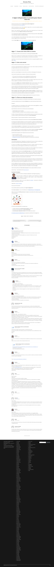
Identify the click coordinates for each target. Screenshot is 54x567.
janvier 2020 (18, 445)
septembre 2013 (19, 489)
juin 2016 (18, 467)
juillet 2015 (18, 473)
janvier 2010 (18, 535)
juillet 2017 (18, 464)
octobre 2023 (18, 441)
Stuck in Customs (19, 183)
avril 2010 (18, 532)
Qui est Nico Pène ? (31, 6)
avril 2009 (18, 544)
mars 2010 (18, 533)
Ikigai (15, 60)
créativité (29, 446)
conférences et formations (31, 444)
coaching (31, 180)
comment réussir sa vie (18, 367)
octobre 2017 (18, 461)
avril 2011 (18, 519)
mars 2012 (18, 508)
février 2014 (18, 484)
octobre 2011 (18, 513)
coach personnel (26, 169)
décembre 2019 (18, 446)
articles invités (30, 441)
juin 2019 (18, 452)
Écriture (29, 448)
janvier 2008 (18, 558)
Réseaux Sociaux (25, 6)
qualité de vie (30, 465)
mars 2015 (18, 474)
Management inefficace (16, 137)
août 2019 (18, 450)
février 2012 (18, 509)
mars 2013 (18, 495)
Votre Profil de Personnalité (39, 6)
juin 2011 (18, 517)
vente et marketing (30, 469)
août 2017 (18, 463)
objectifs (29, 461)
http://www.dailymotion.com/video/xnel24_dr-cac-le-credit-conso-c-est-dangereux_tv (25, 346)
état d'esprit (30, 452)
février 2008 (18, 557)
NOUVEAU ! (11, 6)
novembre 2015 (18, 470)
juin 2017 (18, 465)
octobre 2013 (18, 488)
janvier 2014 (18, 485)
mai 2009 (18, 543)
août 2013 (18, 490)
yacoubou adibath (18, 426)
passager (29, 462)
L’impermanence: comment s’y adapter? (9, 446)
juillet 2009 (18, 541)
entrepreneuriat (30, 451)
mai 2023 (18, 443)
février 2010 (18, 534)
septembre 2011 (18, 514)
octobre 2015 (18, 471)
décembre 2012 (18, 498)
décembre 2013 (18, 486)
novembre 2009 (19, 537)
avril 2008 (18, 555)
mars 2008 (18, 556)
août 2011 (18, 515)
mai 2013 (18, 493)
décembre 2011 (18, 511)
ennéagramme (30, 450)
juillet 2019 (18, 451)
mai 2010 (18, 531)
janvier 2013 (18, 497)
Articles (20, 6)
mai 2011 (18, 518)
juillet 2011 (18, 516)
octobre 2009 (18, 538)
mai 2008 (18, 554)
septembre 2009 (19, 539)
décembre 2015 (18, 469)
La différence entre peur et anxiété (8, 445)
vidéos (29, 470)
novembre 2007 (19, 560)
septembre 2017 (19, 462)
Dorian (16, 249)
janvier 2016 (18, 468)
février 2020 (18, 444)
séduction (29, 467)
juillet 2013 (18, 491)
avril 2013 (18, 494)
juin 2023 (18, 442)
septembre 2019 (19, 449)
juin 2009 (18, 542)
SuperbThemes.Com (14, 565)
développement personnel (31, 447)
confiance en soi (30, 445)
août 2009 (18, 540)
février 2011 (18, 521)
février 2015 (18, 475)
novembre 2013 (18, 487)
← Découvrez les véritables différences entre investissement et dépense (19, 220)
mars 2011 (18, 520)
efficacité (29, 449)
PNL (28, 463)
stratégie (29, 468)
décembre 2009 (19, 536)
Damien (16, 259)
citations (29, 443)
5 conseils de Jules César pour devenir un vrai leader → (35, 220)
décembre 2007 (19, 559)
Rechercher (40, 441)
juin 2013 (18, 492)
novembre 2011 (18, 512)
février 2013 (18, 496)
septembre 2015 (19, 472)
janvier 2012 (18, 510)
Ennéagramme (16, 6)
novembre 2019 (18, 447)
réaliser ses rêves (30, 466)
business (29, 442)
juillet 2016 (18, 466)
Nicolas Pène (27, 2)
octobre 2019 (18, 448)
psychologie (30, 464)
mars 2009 (18, 545)
